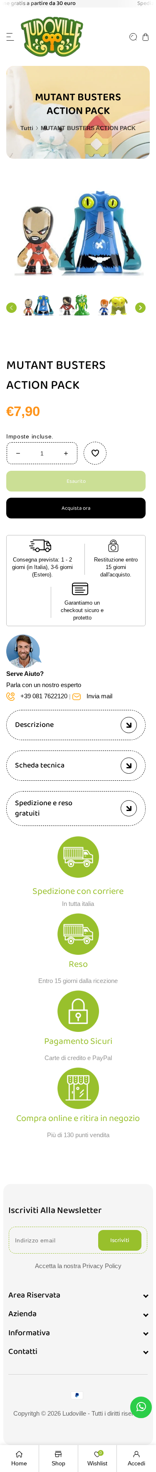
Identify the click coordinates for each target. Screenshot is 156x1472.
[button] (10, 37)
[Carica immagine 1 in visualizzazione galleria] (37, 305)
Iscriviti (119, 1240)
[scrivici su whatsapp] (141, 1408)
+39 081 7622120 (43, 695)
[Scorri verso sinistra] (11, 308)
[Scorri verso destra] (140, 308)
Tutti (26, 128)
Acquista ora (76, 508)
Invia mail (99, 695)
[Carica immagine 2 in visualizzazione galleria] (75, 305)
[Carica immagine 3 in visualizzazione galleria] (114, 305)
